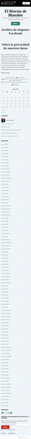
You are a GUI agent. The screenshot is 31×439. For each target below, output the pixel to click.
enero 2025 (3, 202)
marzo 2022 (4, 301)
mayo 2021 (3, 332)
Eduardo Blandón (11, 77)
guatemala (5, 79)
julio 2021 (3, 325)
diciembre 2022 (4, 273)
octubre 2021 (4, 316)
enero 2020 (3, 381)
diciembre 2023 (4, 239)
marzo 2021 (4, 338)
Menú (16, 23)
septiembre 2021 (5, 319)
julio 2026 (3, 147)
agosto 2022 (4, 285)
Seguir (5, 427)
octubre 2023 (4, 245)
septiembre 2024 (5, 215)
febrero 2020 (4, 378)
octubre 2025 (4, 175)
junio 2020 (3, 365)
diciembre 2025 (4, 169)
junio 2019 (3, 402)
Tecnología (18, 80)
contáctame (11, 433)
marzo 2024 (4, 230)
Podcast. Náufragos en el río (7, 123)
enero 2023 (3, 270)
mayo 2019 (3, 405)
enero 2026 (3, 165)
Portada (3, 433)
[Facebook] (2, 413)
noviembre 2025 (5, 172)
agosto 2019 (4, 396)
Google (17, 82)
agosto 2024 (4, 218)
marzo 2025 (4, 196)
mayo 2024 (3, 224)
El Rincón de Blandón (15, 13)
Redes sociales (12, 80)
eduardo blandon (6, 82)
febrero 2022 (4, 304)
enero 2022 (3, 307)
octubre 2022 (4, 279)
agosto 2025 (4, 181)
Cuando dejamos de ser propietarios (9, 133)
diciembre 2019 (4, 384)
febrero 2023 (4, 267)
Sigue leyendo (5, 73)
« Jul (2, 112)
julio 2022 (3, 288)
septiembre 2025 (5, 178)
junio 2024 (3, 221)
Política (26, 79)
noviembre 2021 (5, 313)
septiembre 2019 (5, 393)
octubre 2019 (4, 390)
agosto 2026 (4, 144)
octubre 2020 (4, 353)
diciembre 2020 (4, 347)
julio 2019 (3, 399)
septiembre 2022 (5, 282)
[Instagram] (8, 413)
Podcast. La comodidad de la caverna (9, 136)
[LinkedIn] (11, 413)
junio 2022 (3, 292)
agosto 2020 (4, 359)
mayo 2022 (3, 295)
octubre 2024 (4, 212)
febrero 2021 (4, 341)
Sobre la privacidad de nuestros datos (15, 46)
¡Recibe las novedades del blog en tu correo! (15, 417)
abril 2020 (3, 372)
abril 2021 (3, 335)
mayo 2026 (3, 153)
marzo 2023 (4, 264)
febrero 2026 (4, 162)
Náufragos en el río (5, 126)
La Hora (26, 82)
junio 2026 (3, 150)
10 (3, 100)
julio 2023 (3, 255)
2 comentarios (16, 85)
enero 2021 (3, 344)
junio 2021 (3, 328)
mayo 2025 (3, 190)
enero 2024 (3, 236)
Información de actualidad (14, 79)
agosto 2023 (4, 252)
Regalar (26, 3)
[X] (5, 413)
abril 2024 (3, 227)
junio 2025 (3, 187)
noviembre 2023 (5, 242)
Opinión (22, 79)
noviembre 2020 (5, 350)
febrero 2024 (4, 233)
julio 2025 (3, 184)
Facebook (13, 82)
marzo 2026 (4, 159)
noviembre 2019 (5, 387)
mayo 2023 (3, 261)
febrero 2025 (4, 199)
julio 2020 (3, 362)
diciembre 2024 (4, 205)
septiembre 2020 (5, 356)
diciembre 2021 (4, 310)
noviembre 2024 (5, 209)
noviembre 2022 (5, 276)
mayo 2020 (3, 368)
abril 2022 (3, 298)
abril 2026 (3, 156)
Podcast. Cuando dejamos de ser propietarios (11, 130)
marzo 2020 (4, 375)
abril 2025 (3, 193)
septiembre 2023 (5, 248)
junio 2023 (3, 258)
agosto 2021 (4, 322)
